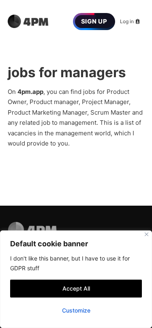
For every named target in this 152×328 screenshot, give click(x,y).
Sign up (94, 21)
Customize (76, 310)
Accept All (76, 288)
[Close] (146, 234)
